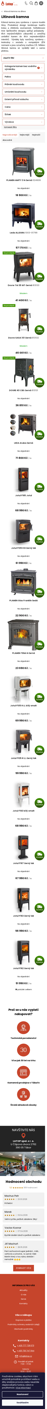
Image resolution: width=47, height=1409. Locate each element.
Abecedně (7, 140)
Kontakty (23, 1303)
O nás (23, 1294)
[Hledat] (31, 3)
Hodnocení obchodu (24, 1181)
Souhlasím (23, 1402)
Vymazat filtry (10, 127)
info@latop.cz (25, 1356)
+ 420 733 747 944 (25, 1351)
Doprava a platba (23, 1320)
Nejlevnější (24, 135)
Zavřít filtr (8, 57)
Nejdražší (36, 135)
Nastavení (22, 1394)
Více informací (23, 1387)
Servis (23, 1299)
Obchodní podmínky (23, 1329)
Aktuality (23, 1290)
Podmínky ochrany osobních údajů (23, 1324)
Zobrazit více (23, 1268)
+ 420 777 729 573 (25, 1345)
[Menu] (41, 3)
